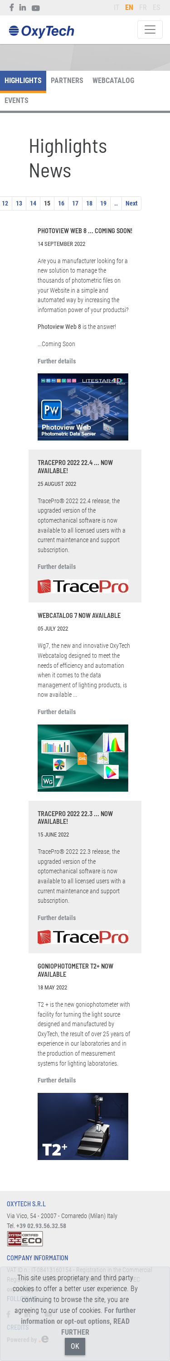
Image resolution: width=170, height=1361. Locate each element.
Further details (57, 361)
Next (131, 203)
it (116, 7)
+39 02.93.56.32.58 (41, 1226)
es (156, 7)
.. (116, 203)
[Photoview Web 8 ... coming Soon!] (85, 407)
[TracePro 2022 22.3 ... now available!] (85, 937)
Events (17, 100)
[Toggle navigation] (150, 29)
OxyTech (41, 32)
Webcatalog (113, 80)
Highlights (23, 80)
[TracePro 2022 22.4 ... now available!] (85, 586)
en (129, 7)
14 (33, 203)
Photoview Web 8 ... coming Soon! (85, 231)
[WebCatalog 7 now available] (85, 758)
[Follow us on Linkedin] (23, 7)
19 (103, 203)
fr (143, 7)
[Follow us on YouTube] (36, 7)
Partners (67, 80)
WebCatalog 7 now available (79, 615)
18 (89, 203)
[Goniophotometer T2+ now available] (85, 1126)
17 (75, 203)
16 (61, 203)
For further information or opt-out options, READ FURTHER (78, 1321)
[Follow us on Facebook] (12, 7)
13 (19, 203)
